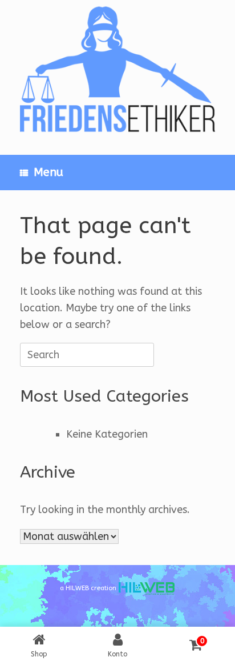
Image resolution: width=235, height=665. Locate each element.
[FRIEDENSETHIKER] (117, 69)
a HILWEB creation (89, 588)
